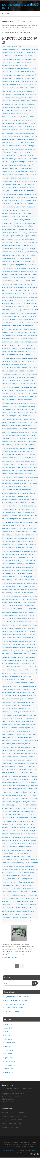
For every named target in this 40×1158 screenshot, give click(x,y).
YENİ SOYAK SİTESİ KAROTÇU (10, 898)
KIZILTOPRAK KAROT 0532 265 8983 (23, 657)
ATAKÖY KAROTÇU (12, 85)
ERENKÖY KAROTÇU (31, 197)
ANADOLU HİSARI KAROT (16, 72)
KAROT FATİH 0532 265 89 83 (11, 352)
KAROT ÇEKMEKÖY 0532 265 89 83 (22, 335)
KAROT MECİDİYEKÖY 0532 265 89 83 (13, 397)
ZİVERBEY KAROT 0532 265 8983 (11, 917)
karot (10, 957)
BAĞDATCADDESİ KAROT (16, 101)
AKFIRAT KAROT (32, 59)
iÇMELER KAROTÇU (31, 252)
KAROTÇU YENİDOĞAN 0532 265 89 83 (16, 625)
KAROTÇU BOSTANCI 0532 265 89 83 (23, 487)
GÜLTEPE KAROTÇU (22, 233)
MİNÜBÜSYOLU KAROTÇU (24, 715)
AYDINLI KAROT (7, 91)
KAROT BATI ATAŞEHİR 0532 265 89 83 (21, 310)
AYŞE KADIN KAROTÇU (18, 94)
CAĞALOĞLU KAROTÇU (26, 155)
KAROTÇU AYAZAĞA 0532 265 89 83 (23, 461)
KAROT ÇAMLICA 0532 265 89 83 (14, 332)
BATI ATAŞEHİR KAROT (9, 120)
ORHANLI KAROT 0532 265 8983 (26, 734)
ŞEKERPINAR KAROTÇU (23, 786)
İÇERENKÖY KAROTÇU (28, 249)
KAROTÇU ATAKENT (30, 454)
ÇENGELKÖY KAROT (8, 171)
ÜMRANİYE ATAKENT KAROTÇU (11, 850)
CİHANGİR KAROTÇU (13, 178)
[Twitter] (34, 4)
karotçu (14, 957)
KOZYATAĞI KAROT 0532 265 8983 (19, 673)
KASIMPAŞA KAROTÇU (22, 635)
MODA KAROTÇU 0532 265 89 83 (26, 718)
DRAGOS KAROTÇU (13, 191)
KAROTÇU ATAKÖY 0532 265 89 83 (12, 458)
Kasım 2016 (8, 1050)
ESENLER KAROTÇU (7, 204)
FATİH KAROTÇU (7, 210)
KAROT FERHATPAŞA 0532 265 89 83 (20, 355)
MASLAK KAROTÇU (27, 705)
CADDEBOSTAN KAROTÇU (10, 155)
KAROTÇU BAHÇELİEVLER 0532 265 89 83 (16, 471)
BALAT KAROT (6, 110)
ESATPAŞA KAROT (7, 200)
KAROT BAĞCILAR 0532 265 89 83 (19, 300)
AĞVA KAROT (13, 59)
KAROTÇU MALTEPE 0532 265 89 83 (22, 567)
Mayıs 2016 (8, 1069)
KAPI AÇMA (12, 278)
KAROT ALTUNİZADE (26, 287)
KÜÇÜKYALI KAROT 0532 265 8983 (12, 680)
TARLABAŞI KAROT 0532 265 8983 (19, 824)
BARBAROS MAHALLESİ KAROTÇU (19, 114)
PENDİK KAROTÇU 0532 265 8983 (23, 753)
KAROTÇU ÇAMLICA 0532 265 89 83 (13, 499)
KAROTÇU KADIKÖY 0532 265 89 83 (22, 541)
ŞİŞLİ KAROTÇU (16, 805)
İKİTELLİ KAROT (6, 255)
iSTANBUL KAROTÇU (19, 261)
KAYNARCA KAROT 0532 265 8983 (18, 647)
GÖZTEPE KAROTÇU (22, 229)
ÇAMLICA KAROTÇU (19, 162)
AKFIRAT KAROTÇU (7, 62)
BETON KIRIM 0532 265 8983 (19, 133)
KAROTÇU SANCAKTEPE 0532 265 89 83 (24, 586)
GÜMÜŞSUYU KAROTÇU (14, 236)
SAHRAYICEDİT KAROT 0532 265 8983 (20, 760)
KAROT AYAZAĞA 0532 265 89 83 (14, 297)
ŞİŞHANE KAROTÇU (22, 802)
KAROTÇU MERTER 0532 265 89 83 (22, 573)
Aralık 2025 (8, 1028)
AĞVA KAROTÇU (22, 59)
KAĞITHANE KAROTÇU (13, 271)
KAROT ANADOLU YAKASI (21, 290)
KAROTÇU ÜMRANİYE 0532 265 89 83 (20, 618)
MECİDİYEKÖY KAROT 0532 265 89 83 (13, 709)
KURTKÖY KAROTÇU (8, 686)
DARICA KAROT (24, 178)
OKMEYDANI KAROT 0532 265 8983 (19, 731)
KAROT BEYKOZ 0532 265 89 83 (11, 316)
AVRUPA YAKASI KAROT (16, 88)
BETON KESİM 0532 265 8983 (26, 130)
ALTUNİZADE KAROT (8, 69)
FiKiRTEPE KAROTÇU (19, 220)
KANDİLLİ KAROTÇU (25, 274)
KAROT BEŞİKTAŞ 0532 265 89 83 (26, 313)
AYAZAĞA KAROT (28, 88)
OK (34, 983)
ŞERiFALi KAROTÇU (7, 792)
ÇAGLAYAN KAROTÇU (20, 159)
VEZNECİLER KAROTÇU (21, 889)
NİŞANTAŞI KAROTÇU (29, 725)
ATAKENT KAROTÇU (25, 82)
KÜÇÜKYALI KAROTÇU (29, 680)
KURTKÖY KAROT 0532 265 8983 (24, 683)
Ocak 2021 (8, 1032)
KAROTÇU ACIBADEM (27, 448)
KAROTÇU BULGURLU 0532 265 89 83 (13, 490)
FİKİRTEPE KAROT (7, 220)
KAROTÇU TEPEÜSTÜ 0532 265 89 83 (23, 612)
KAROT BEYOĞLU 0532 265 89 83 (19, 319)
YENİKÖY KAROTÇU (13, 905)
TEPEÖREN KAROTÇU (28, 831)
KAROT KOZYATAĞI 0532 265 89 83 (26, 384)
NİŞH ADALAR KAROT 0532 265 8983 (13, 728)
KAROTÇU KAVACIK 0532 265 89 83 (12, 551)
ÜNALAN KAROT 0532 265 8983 (18, 866)
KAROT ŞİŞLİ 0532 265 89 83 (10, 422)
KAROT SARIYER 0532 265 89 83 (11, 413)
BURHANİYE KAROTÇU (9, 149)
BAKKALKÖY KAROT (15, 107)
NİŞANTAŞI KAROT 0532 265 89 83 (12, 725)
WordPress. (20, 1152)
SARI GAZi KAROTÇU (27, 773)
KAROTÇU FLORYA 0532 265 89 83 (14, 532)
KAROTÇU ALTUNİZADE (16, 454)
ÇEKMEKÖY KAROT (20, 165)
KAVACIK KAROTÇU (22, 638)
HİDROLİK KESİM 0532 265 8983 (11, 249)
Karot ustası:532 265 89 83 (14, 1004)
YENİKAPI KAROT (11, 901)
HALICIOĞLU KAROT (8, 242)
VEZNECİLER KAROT (8, 889)
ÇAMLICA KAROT (7, 162)
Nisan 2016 (8, 1072)
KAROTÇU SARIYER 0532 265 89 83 (12, 589)
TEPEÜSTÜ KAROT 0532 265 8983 (12, 834)
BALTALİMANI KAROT (17, 110)
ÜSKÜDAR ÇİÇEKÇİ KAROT (26, 872)
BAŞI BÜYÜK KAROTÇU (28, 117)
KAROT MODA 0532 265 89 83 (18, 400)
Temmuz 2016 (9, 1065)
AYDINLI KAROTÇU (17, 91)
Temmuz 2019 (9, 1043)
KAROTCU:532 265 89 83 (13, 1008)
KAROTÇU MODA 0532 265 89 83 (12, 577)
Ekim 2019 (8, 1039)
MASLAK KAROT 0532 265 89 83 (11, 705)
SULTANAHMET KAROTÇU (20, 815)
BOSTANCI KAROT (22, 143)
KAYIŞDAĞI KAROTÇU (12, 644)
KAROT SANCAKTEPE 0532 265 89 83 (23, 409)
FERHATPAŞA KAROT (15, 217)
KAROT (28, 281)
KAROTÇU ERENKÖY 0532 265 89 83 (13, 516)
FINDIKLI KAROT (30, 220)
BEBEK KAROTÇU (12, 126)
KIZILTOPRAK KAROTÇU (9, 660)
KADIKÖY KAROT (26, 265)
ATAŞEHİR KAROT (24, 85)
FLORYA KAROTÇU (29, 223)
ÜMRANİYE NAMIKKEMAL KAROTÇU (12, 863)
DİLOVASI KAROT (11, 188)
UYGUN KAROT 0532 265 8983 (23, 885)
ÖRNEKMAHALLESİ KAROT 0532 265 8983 (14, 741)
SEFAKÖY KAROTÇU (22, 782)
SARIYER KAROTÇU (11, 779)
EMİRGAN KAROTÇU (8, 197)
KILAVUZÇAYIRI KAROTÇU (16, 651)
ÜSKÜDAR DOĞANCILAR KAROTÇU (17, 879)
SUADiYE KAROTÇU (14, 811)
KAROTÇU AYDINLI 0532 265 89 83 (12, 464)
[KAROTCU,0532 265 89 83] (20, 933)
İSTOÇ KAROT (6, 265)
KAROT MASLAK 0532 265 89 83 (27, 393)
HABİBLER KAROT (30, 239)
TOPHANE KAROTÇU (14, 837)
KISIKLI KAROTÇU (31, 654)
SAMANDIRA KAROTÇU (11, 766)
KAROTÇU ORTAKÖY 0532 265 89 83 (23, 580)
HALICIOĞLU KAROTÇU (22, 242)
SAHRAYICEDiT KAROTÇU (9, 763)
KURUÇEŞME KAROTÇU (9, 689)
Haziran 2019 (9, 1046)
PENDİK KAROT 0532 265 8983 (26, 750)
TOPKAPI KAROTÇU (12, 840)
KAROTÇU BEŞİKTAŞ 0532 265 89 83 (22, 480)
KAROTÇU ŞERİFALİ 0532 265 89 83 (22, 593)
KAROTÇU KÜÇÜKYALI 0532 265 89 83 (23, 561)
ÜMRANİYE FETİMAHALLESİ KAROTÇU (20, 853)
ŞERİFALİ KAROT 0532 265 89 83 (27, 789)
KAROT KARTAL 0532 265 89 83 (27, 374)
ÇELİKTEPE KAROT (14, 168)
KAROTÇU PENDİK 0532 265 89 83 (12, 583)
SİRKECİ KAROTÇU (26, 799)
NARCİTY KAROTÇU (27, 721)
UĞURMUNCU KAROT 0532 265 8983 (20, 847)
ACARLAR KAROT (27, 49)
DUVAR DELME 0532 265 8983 (18, 194)
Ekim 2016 (8, 1054)
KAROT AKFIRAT (24, 284)
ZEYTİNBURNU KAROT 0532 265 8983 (13, 911)
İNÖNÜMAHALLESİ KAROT (23, 258)
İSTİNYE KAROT (30, 261)
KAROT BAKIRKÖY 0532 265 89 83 (22, 307)
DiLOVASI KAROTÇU (22, 188)
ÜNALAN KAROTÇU (14, 869)
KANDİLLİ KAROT (14, 274)
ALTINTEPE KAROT (14, 65)
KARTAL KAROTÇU (21, 631)
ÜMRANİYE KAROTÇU (12, 860)
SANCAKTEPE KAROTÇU (13, 773)
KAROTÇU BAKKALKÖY (25, 474)
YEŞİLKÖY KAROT (24, 905)
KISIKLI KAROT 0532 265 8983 (17, 654)
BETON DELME (13, 130)
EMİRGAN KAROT (32, 194)
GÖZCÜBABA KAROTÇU (20, 226)
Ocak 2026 (8, 1024)
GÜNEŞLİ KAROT (7, 239)
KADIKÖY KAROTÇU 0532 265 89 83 (19, 268)
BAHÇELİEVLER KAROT (30, 101)
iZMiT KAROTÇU (16, 265)
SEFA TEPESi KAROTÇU (24, 779)
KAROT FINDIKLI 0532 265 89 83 (27, 358)
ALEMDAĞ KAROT (19, 62)
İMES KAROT (26, 255)
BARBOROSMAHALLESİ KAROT (11, 117)
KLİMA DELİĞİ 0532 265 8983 (25, 660)
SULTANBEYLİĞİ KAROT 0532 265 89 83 (20, 818)
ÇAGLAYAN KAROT (7, 159)
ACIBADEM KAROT (14, 53)
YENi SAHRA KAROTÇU (30, 895)
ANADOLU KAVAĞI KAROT (16, 75)
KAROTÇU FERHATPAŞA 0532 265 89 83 (16, 525)
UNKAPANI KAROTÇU (12, 872)
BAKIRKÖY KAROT (23, 104)
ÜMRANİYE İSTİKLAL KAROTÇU (11, 856)
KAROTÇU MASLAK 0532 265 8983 (12, 570)
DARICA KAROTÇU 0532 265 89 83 (19, 181)
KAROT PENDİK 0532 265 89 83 (13, 406)
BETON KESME (6, 133)
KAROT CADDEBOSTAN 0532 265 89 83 (16, 326)
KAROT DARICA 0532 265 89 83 (13, 342)
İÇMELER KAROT (20, 252)
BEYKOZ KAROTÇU (12, 136)
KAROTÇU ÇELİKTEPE (8, 506)
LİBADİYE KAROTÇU (14, 699)
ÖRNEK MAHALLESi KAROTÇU (23, 737)
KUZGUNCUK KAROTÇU (24, 689)
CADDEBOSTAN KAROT (26, 152)
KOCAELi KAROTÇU (26, 667)
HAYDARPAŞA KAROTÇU (16, 245)
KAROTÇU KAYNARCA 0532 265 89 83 (23, 554)
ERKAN (9, 46)
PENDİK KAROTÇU (7, 753)
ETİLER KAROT (29, 204)
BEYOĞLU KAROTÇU (10, 143)
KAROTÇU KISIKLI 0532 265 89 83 (12, 557)
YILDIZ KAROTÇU (32, 908)
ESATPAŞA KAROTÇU (19, 200)
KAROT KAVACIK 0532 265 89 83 (11, 377)
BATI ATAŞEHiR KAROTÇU (24, 120)
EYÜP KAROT (12, 207)
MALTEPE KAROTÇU (28, 702)
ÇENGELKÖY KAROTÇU (21, 171)
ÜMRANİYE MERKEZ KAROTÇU (28, 860)
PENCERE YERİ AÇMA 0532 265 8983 (19, 747)
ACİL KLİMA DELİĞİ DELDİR (18, 56)
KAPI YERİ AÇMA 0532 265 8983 (25, 278)
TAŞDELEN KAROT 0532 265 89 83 (19, 827)
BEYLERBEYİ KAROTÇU (10, 139)
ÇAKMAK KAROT (32, 159)
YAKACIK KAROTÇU (22, 892)
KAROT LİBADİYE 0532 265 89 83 (18, 390)
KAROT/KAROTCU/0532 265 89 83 (20, 6)
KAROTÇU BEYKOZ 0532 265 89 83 (12, 483)
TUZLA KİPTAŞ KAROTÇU (20, 844)
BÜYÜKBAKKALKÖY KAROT (10, 152)
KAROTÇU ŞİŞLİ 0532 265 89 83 (21, 599)
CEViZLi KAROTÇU (23, 175)
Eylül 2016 (8, 1057)
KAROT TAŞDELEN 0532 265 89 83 (16, 432)
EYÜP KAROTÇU (21, 207)
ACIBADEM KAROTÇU (26, 53)
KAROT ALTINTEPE (14, 287)
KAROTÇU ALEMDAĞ (20, 451)
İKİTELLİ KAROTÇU (17, 255)
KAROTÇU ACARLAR (15, 448)
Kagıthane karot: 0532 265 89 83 (16, 997)
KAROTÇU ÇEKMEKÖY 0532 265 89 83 (23, 503)
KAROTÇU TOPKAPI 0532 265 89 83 (12, 615)
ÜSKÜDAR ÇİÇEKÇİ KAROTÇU (10, 876)
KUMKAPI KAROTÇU (8, 683)
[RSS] (37, 4)
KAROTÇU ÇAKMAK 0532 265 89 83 (22, 496)
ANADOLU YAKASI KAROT (16, 78)
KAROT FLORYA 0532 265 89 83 (11, 361)
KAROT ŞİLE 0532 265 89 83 (27, 419)
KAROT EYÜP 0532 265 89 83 (26, 348)
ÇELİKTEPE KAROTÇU (26, 168)
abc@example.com (9, 1099)
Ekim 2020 (8, 1035)
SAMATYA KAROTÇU (12, 770)
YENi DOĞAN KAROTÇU (16, 895)
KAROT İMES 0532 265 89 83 (14, 364)
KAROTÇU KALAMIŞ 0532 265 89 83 (12, 545)
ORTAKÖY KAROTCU (18, 744)
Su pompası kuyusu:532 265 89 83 (17, 1000)
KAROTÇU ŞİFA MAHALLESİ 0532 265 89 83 (15, 596)
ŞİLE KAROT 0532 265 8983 (29, 795)
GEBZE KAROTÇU (7, 226)
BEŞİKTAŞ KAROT (23, 126)
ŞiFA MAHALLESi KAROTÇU (12, 795)
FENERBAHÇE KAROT (19, 210)
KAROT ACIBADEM (13, 284)
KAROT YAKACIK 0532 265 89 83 (13, 442)
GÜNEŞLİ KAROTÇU (18, 239)
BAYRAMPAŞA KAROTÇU (23, 123)
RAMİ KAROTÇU (21, 757)
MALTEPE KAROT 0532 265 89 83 (12, 702)
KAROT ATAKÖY (13, 294)
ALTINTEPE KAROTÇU (26, 65)
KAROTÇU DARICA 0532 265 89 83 (12, 509)
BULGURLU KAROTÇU (27, 146)
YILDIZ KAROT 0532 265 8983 (17, 908)
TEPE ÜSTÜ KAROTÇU (15, 831)
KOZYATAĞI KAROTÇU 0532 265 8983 (20, 676)
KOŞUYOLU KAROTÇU (15, 670)
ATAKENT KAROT (14, 82)
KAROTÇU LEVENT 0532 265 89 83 (12, 564)
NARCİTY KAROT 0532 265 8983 (11, 721)
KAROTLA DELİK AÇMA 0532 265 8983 (20, 628)
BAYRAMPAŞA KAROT (8, 123)
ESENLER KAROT (31, 200)
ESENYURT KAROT (19, 204)
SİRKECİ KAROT (16, 799)
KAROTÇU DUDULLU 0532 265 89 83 (23, 512)
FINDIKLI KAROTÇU (7, 223)
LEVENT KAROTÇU (17, 696)
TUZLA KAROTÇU (7, 844)
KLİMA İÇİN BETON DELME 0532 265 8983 (14, 663)
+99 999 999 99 (8, 1102)
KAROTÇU (5, 448)
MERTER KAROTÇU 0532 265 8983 (19, 712)
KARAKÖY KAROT (7, 281)
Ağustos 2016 (9, 1061)
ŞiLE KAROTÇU (6, 799)
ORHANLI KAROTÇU (8, 737)
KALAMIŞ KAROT (26, 271)
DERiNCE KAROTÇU (17, 184)
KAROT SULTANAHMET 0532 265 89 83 (16, 425)
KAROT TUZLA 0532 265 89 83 (21, 435)
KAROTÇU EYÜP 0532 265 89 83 (18, 519)
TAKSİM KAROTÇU (22, 821)
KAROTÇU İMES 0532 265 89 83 (21, 535)
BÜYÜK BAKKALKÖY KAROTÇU (25, 149)
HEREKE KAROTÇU (29, 245)
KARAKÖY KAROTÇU (19, 281)
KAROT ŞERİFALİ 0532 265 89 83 (18, 416)
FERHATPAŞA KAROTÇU (29, 217)
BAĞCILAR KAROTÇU (14, 98)
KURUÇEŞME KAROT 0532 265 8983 (25, 686)
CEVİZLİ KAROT (13, 175)
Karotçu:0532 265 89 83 (13, 1011)
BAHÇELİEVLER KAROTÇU (9, 104)
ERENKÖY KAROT (20, 197)
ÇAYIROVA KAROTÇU (8, 165)
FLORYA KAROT (18, 223)
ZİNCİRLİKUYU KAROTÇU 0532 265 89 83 (21, 914)
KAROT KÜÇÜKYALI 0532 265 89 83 (12, 387)
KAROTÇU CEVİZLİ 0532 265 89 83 (25, 506)
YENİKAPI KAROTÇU (22, 901)
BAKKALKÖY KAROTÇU (28, 107)
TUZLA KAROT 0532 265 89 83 (27, 840)
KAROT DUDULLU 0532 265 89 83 (19, 345)
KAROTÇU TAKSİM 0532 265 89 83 (12, 609)
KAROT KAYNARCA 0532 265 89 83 (19, 381)
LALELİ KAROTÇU (21, 692)
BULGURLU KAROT (14, 146)
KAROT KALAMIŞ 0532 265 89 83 (18, 371)
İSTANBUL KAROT (7, 261)
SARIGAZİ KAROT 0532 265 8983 (11, 776)
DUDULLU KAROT (24, 191)
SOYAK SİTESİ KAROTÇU (15, 808)
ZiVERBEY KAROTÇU (28, 917)
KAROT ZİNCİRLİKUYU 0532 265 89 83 (23, 445)
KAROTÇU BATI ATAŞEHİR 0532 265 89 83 (14, 477)
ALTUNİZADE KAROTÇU (22, 69)
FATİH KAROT (31, 207)
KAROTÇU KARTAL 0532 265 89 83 (22, 548)
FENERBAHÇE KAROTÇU (16, 213)
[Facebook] (31, 4)
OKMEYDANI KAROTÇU (9, 734)
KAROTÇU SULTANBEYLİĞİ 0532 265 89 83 (21, 606)
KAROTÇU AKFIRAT (7, 451)
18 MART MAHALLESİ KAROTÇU (11, 49)
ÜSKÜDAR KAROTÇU (23, 882)
